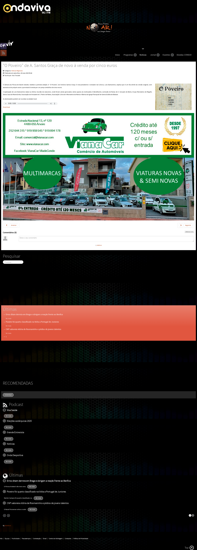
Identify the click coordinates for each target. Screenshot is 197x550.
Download (6, 107)
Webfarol (8, 526)
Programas (128, 55)
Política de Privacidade (80, 539)
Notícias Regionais (17, 71)
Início (117, 55)
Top (187, 547)
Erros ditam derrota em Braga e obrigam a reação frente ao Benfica (34, 314)
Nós (1, 539)
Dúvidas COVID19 (184, 55)
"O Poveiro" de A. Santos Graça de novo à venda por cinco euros (60, 65)
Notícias (143, 55)
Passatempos (26, 539)
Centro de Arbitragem (55, 539)
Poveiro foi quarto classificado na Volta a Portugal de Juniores (32, 322)
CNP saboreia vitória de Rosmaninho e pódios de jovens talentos (33, 329)
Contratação (37, 539)
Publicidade (16, 539)
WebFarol (99, 245)
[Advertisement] (71, 286)
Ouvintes (166, 55)
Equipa (7, 539)
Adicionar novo (189, 231)
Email (45, 539)
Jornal (153, 55)
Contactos (68, 539)
